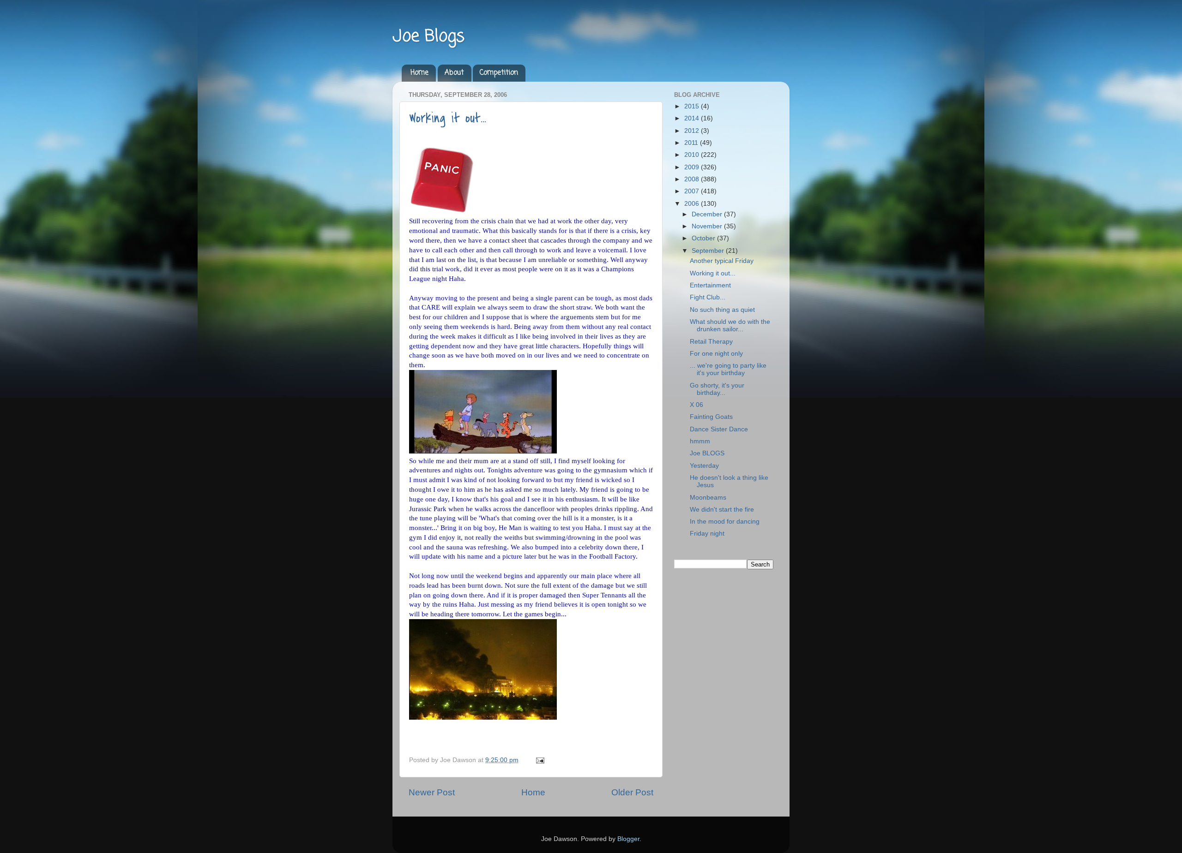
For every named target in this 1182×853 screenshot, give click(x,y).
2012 (692, 130)
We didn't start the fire (722, 509)
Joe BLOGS (707, 453)
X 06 (696, 404)
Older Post (632, 792)
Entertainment (710, 285)
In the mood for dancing (725, 521)
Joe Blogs (428, 36)
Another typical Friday (722, 260)
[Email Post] (538, 760)
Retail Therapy (711, 341)
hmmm (700, 441)
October (704, 238)
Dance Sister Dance (719, 429)
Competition (499, 73)
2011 (692, 142)
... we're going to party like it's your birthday (728, 369)
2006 (692, 203)
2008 (692, 179)
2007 (692, 191)
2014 (692, 118)
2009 (692, 167)
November (708, 226)
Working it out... (447, 118)
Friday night (707, 533)
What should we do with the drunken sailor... (730, 325)
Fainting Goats (711, 416)
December (708, 214)
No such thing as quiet (722, 309)
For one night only (716, 353)
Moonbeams (708, 497)
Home (419, 73)
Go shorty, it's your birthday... (717, 389)
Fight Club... (707, 297)
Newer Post (432, 792)
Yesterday (704, 465)
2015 (692, 106)
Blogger (628, 838)
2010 (692, 154)
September (709, 250)
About (454, 73)
